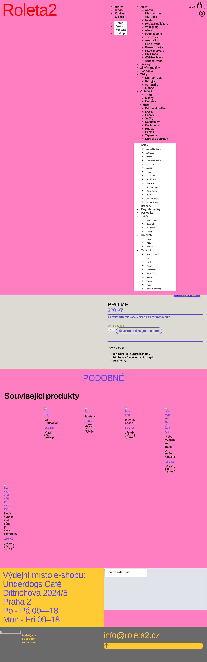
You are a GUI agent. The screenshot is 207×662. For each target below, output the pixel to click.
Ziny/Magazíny (150, 209)
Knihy (144, 144)
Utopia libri (151, 180)
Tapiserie (150, 285)
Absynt (149, 168)
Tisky (144, 216)
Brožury (146, 205)
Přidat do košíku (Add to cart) (139, 331)
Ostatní (146, 250)
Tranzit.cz (150, 176)
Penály (149, 262)
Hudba (149, 277)
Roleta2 (29, 9)
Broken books (152, 187)
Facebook (28, 638)
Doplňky (149, 247)
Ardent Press (152, 202)
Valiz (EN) (150, 164)
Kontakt (120, 29)
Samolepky (151, 270)
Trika (148, 239)
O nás (119, 26)
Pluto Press (151, 183)
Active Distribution (154, 149)
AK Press (150, 153)
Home (119, 23)
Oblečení (146, 235)
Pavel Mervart (152, 191)
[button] (202, 14)
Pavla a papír (163, 317)
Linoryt (149, 232)
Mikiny (149, 243)
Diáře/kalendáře (153, 255)
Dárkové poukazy (153, 289)
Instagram (29, 635)
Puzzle (149, 281)
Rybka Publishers (153, 161)
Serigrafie (150, 228)
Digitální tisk (151, 220)
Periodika (147, 212)
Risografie (150, 224)
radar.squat (30, 642)
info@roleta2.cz (132, 635)
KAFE (148, 258)
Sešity (149, 266)
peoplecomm (151, 172)
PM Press (150, 195)
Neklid (149, 157)
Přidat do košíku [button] (49, 435)
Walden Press (152, 199)
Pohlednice (151, 274)
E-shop (120, 33)
